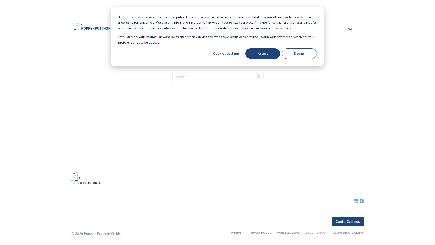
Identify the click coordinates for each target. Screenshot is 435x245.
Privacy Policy (260, 232)
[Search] (350, 28)
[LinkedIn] (356, 201)
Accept (263, 53)
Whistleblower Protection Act (302, 232)
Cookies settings (226, 53)
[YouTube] (362, 201)
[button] (346, 16)
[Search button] (258, 76)
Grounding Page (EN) (348, 232)
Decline (299, 53)
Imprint (237, 232)
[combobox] (213, 76)
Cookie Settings (348, 221)
